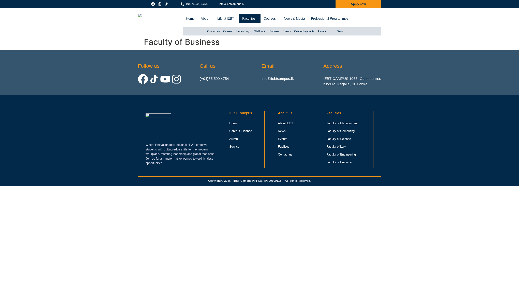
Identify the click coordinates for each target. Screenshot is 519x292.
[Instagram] (176, 79)
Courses (270, 18)
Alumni (322, 31)
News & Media (294, 18)
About (205, 18)
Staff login (260, 31)
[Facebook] (143, 79)
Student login (243, 31)
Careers (227, 31)
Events (287, 31)
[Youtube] (165, 79)
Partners (274, 31)
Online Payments (304, 31)
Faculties (248, 18)
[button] (206, 18)
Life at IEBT (225, 18)
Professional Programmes (329, 18)
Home (190, 18)
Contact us (213, 31)
